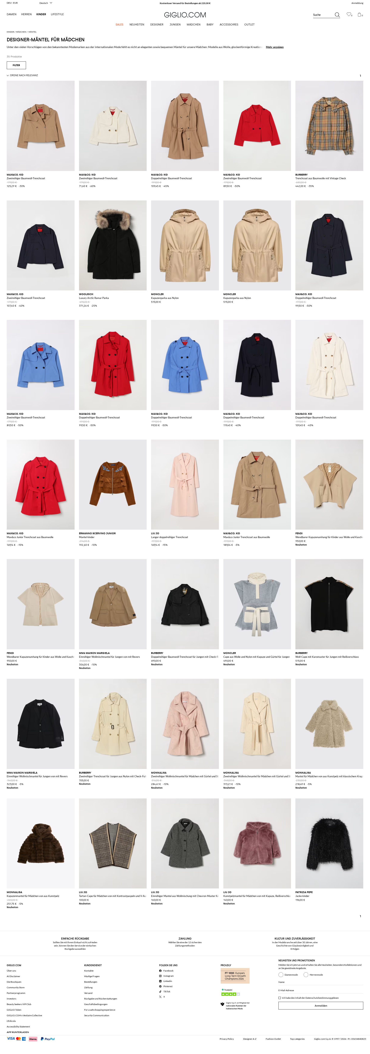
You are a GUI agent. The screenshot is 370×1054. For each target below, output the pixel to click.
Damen (11, 14)
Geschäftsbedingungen (96, 1004)
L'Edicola (11, 1021)
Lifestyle (57, 14)
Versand (88, 993)
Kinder (41, 14)
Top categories (297, 1038)
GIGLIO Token (14, 1009)
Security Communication (96, 1015)
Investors (11, 998)
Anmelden (321, 1005)
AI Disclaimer (13, 976)
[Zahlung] (32, 1038)
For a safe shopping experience (99, 1009)
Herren (26, 14)
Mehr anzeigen (275, 47)
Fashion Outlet (273, 1038)
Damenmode (291, 974)
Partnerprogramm (16, 993)
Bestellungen (90, 981)
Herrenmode (316, 974)
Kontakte (88, 970)
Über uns (11, 970)
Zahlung (88, 987)
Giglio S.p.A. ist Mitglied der (238, 1006)
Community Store (15, 987)
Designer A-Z (249, 1038)
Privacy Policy (227, 1038)
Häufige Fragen (92, 976)
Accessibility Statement (18, 1026)
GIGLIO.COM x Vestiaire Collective (24, 1015)
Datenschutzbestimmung (318, 997)
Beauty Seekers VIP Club (19, 1004)
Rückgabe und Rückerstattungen (100, 998)
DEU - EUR (12, 2)
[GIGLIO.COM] (185, 15)
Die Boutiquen (14, 981)
